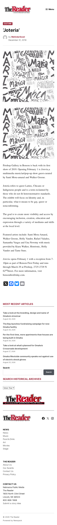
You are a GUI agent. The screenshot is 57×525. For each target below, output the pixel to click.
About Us (7, 465)
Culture (8, 24)
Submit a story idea (12, 503)
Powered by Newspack (12, 520)
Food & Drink (9, 439)
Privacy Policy (9, 474)
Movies (6, 445)
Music (5, 436)
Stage (5, 449)
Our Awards (8, 468)
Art (4, 442)
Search (6, 368)
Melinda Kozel (18, 37)
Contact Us (8, 471)
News (5, 433)
